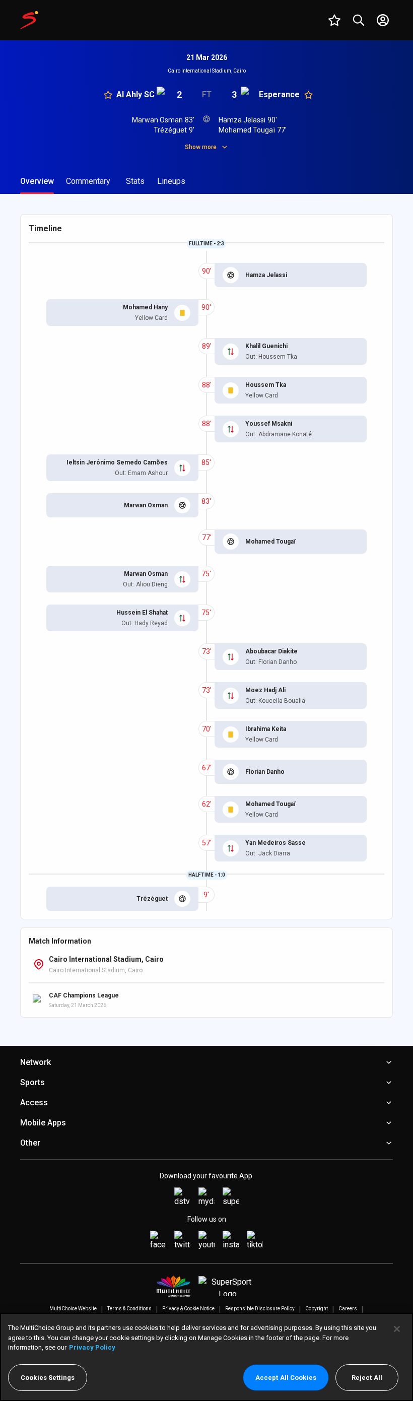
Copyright (316, 1308)
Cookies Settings (48, 1377)
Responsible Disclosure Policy (260, 1308)
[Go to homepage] (29, 20)
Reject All (367, 1377)
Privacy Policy (92, 1347)
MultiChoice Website (73, 1308)
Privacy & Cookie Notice (188, 1308)
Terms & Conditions (129, 1308)
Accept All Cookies (285, 1377)
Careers (347, 1308)
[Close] (397, 1329)
